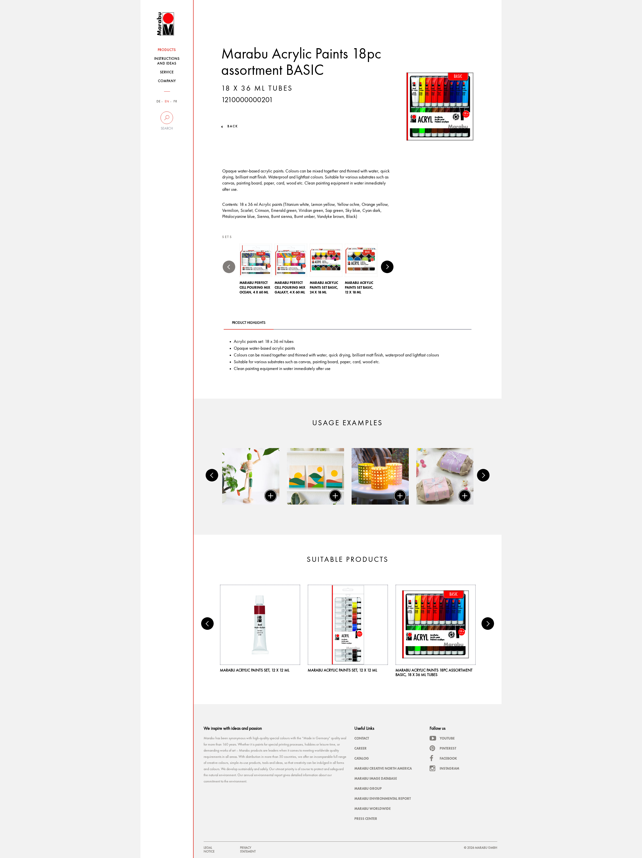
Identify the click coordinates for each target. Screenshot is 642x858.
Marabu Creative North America (383, 768)
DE (158, 101)
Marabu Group (368, 788)
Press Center (365, 818)
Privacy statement (248, 849)
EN (167, 101)
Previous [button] (229, 267)
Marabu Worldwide (372, 808)
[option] (255, 270)
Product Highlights (248, 323)
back (232, 126)
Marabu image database (375, 778)
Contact (361, 738)
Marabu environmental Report (382, 798)
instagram (449, 768)
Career (360, 748)
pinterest (448, 748)
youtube (447, 738)
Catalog (361, 758)
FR (175, 101)
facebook (448, 758)
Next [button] (387, 267)
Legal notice (209, 849)
